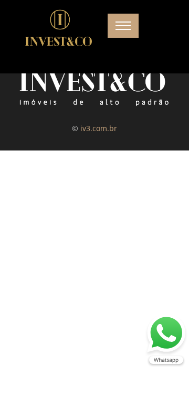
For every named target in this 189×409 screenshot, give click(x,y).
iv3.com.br (98, 128)
